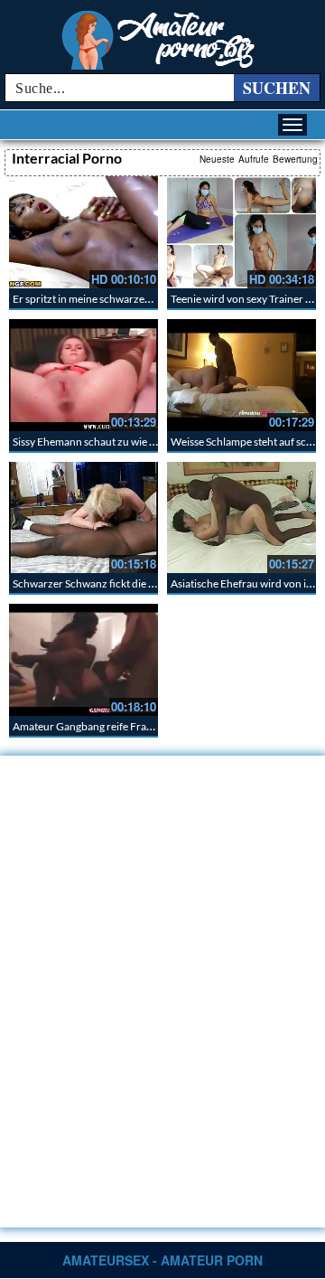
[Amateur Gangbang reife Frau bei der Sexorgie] (83, 660)
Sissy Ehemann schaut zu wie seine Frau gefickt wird (134, 441)
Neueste (217, 159)
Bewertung (295, 159)
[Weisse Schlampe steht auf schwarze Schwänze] (241, 375)
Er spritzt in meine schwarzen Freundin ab (111, 299)
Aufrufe (253, 159)
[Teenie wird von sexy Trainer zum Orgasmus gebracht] (241, 232)
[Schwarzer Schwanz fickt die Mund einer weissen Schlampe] (83, 518)
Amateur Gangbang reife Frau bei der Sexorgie (121, 726)
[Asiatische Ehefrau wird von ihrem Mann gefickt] (241, 518)
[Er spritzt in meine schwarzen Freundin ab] (83, 232)
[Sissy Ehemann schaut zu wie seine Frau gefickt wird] (83, 375)
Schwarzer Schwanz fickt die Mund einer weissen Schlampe (151, 583)
